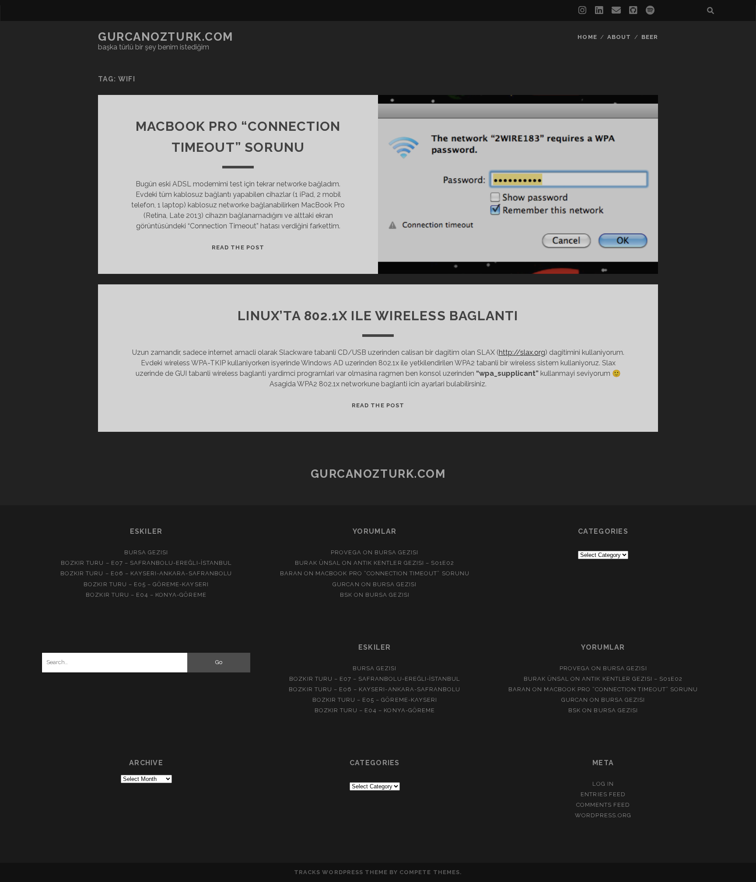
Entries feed (603, 794)
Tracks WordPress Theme (341, 872)
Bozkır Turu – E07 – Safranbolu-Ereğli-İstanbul (146, 563)
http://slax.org (522, 352)
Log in (602, 783)
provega (346, 552)
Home (587, 37)
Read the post (238, 247)
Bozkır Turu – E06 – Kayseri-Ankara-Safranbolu (146, 573)
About (619, 37)
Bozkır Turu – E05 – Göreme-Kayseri (146, 584)
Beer (649, 37)
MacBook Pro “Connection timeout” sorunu (392, 573)
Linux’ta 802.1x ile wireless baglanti (378, 315)
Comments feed (603, 805)
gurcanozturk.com (165, 36)
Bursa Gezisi (146, 552)
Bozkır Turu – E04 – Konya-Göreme (146, 595)
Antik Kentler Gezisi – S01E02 (404, 563)
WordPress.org (603, 815)
